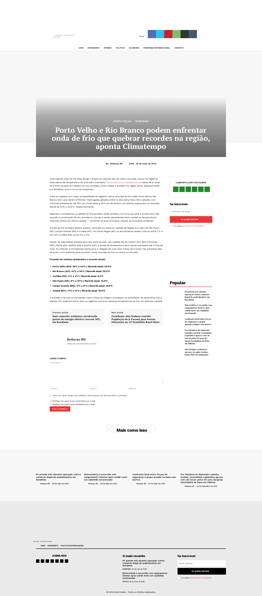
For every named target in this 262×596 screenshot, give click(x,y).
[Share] (52, 561)
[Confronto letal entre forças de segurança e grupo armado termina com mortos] (176, 321)
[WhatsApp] (176, 34)
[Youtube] (66, 561)
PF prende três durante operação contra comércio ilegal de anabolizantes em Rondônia (197, 295)
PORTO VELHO (122, 121)
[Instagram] (42, 561)
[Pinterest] (168, 34)
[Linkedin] (47, 561)
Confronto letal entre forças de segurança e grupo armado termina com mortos (198, 322)
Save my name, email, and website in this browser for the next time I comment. (90, 395)
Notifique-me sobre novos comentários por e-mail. (74, 401)
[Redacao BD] (56, 341)
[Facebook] (152, 34)
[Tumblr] (193, 34)
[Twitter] (160, 34)
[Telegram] (57, 561)
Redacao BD (116, 163)
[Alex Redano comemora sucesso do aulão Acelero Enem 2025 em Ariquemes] (176, 352)
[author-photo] (38, 483)
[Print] (185, 34)
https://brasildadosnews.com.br (81, 344)
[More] (201, 34)
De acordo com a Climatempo (122, 182)
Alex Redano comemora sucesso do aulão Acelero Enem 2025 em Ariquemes (196, 352)
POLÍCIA (126, 582)
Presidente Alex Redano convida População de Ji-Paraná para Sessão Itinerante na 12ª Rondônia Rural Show (135, 319)
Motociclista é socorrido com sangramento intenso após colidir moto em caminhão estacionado (198, 309)
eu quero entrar (189, 219)
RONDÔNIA (142, 121)
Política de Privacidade (194, 226)
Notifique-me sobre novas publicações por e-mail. (73, 404)
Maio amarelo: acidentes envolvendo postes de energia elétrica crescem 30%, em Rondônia (76, 319)
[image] (102, 562)
